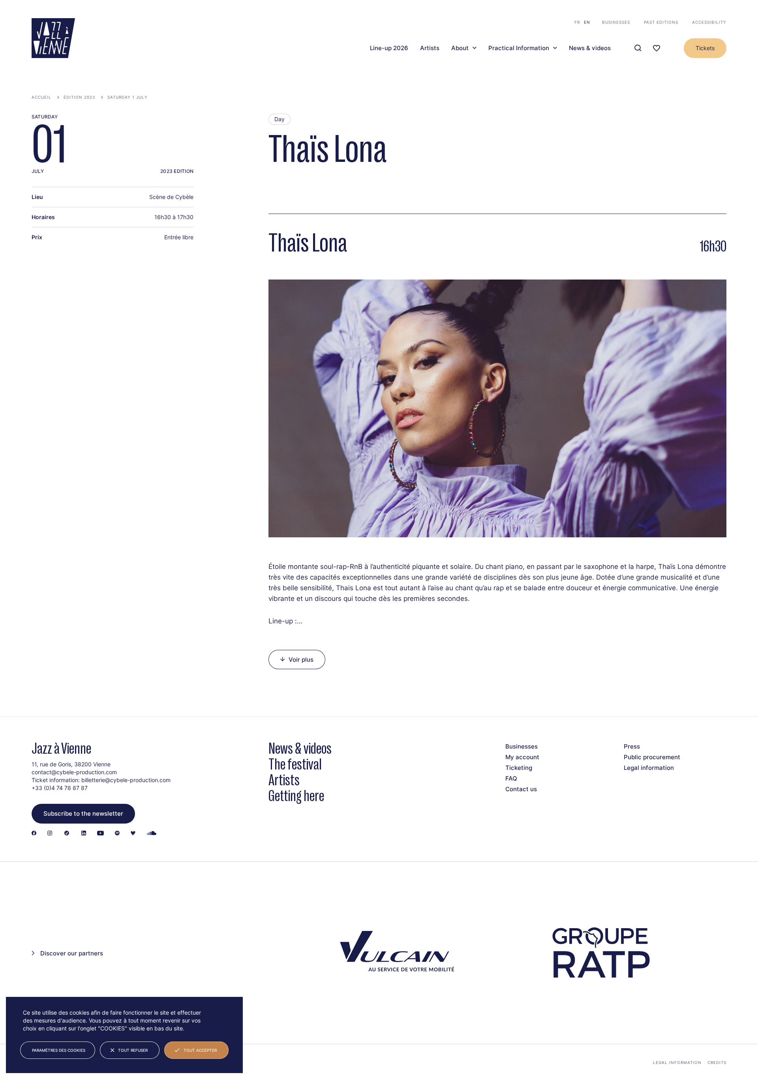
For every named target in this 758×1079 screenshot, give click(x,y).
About (460, 48)
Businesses (616, 22)
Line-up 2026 (389, 48)
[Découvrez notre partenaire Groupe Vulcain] (395, 953)
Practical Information (518, 48)
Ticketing (518, 768)
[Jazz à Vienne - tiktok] (66, 833)
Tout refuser (133, 1050)
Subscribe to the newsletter (83, 813)
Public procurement (652, 757)
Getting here (296, 796)
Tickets (705, 48)
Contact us (521, 789)
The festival (295, 764)
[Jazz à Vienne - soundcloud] (151, 833)
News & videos (590, 48)
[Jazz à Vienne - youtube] (100, 833)
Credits (716, 1062)
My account (522, 757)
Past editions (661, 22)
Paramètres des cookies (58, 1050)
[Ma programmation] (656, 48)
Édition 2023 (79, 97)
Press (632, 746)
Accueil (41, 97)
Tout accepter (200, 1050)
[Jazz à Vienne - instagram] (49, 833)
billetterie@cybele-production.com (126, 780)
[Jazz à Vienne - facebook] (34, 833)
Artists (429, 48)
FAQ (511, 778)
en (587, 22)
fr (577, 22)
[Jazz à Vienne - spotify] (117, 833)
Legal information (649, 768)
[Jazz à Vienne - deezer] (133, 833)
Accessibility (709, 22)
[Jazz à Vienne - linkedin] (83, 833)
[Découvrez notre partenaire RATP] (600, 953)
